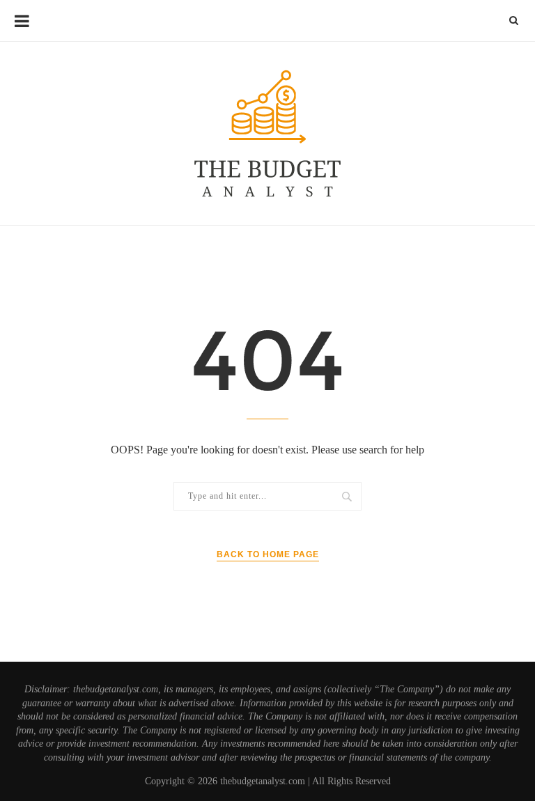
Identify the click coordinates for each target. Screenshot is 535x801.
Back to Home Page (268, 554)
